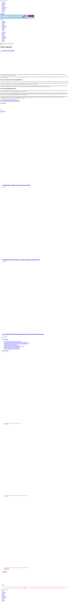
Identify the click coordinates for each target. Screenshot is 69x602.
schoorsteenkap (21, 588)
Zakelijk (3, 11)
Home (3, 2)
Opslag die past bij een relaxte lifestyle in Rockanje (11, 345)
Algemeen (3, 3)
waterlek (51, 588)
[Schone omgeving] (16, 72)
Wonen (3, 10)
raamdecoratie (9, 588)
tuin (25, 588)
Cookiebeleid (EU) (7, 569)
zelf (56, 588)
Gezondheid (4, 9)
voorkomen (43, 588)
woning (55, 588)
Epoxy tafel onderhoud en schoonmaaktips (10, 344)
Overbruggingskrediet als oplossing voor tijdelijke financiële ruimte (14, 346)
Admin (4, 50)
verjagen (32, 588)
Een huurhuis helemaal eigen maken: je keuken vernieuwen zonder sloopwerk (21, 259)
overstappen (6, 588)
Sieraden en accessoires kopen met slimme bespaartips (12, 348)
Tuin (3, 28)
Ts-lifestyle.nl (2, 13)
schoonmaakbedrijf (18, 588)
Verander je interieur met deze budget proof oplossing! (12, 101)
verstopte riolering (35, 588)
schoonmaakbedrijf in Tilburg (11, 75)
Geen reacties (13, 50)
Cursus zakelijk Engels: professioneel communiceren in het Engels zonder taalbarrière (23, 334)
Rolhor (12, 588)
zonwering (58, 588)
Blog (1, 44)
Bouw (3, 23)
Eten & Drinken (4, 7)
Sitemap (5, 570)
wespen (53, 588)
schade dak (14, 588)
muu (4, 588)
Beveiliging (4, 22)
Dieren (3, 5)
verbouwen (27, 588)
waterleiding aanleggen (47, 588)
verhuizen (30, 588)
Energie (3, 6)
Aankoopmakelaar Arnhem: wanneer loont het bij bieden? (16, 185)
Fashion (3, 8)
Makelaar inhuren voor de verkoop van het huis (12, 100)
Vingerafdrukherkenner (39, 588)
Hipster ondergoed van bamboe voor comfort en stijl (12, 347)
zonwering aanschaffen (62, 588)
